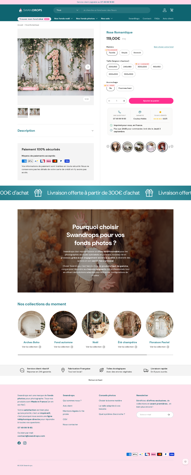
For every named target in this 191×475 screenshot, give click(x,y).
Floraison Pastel (159, 342)
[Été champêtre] (127, 324)
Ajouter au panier (151, 101)
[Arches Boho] (31, 324)
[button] (172, 10)
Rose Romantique (32, 25)
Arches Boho (31, 342)
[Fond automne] (63, 324)
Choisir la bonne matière (110, 400)
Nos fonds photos (85, 18)
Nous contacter (70, 424)
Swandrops (28, 465)
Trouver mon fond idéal (31, 19)
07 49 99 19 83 (119, 119)
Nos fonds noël (62, 18)
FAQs (157, 18)
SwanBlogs (134, 18)
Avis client (168, 18)
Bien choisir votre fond (163, 47)
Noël (95, 342)
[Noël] (95, 324)
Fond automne (63, 342)
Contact (147, 18)
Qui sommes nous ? (72, 400)
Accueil (20, 25)
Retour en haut (95, 380)
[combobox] (101, 10)
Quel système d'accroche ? (112, 414)
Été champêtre (127, 342)
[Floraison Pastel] (159, 324)
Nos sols (105, 18)
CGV (65, 419)
